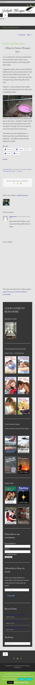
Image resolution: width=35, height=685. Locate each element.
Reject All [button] (29, 679)
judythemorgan (8, 169)
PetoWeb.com (17, 667)
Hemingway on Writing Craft (16, 627)
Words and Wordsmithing (15, 615)
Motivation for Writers (14, 621)
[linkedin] (31, 5)
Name (7, 549)
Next (29, 35)
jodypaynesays (13, 216)
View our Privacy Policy (21, 682)
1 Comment (19, 171)
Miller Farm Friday (10, 171)
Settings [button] (10, 682)
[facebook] (27, 5)
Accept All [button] (21, 679)
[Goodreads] (34, 5)
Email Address (10, 543)
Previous (22, 35)
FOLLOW (11, 596)
